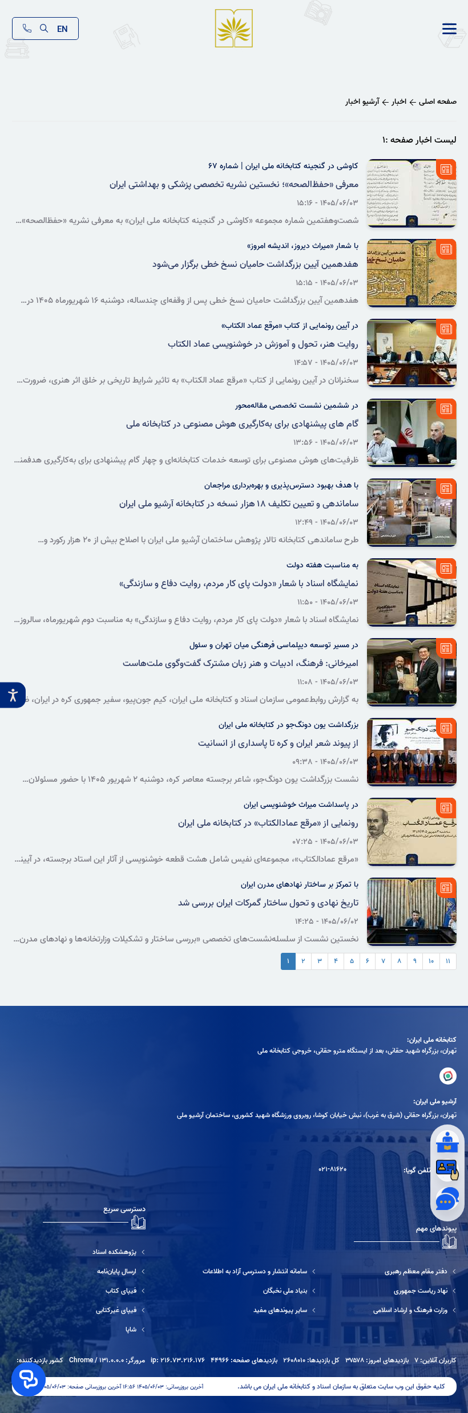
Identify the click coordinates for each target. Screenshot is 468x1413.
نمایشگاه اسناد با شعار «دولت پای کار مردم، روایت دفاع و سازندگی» (238, 583)
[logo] (234, 29)
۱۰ (431, 961)
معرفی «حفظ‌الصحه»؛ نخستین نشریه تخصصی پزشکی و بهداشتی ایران (234, 184)
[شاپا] (94, 1329)
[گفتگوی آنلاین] (447, 1198)
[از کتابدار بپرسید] (447, 1141)
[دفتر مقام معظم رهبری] (415, 1271)
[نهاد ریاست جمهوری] (415, 1290)
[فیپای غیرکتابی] (94, 1310)
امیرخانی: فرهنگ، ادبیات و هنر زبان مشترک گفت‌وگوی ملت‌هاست (240, 663)
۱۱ (448, 961)
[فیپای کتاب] (94, 1290)
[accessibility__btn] (13, 695)
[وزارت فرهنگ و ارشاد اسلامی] (415, 1310)
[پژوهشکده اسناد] (94, 1251)
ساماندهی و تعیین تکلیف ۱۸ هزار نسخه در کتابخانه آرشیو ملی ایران (238, 504)
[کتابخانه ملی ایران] (448, 1076)
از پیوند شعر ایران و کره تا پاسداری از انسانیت (278, 743)
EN (62, 28)
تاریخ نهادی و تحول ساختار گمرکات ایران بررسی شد (268, 903)
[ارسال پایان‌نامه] (94, 1271)
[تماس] (27, 28)
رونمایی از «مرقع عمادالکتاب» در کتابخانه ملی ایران (268, 823)
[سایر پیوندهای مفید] (259, 1310)
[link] (449, 28)
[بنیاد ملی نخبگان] (259, 1290)
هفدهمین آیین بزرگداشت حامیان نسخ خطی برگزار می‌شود (255, 264)
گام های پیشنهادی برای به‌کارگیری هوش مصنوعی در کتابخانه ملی (242, 424)
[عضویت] (447, 1170)
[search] (44, 28)
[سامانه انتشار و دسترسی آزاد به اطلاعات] (259, 1271)
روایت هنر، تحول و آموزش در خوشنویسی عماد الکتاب (263, 344)
